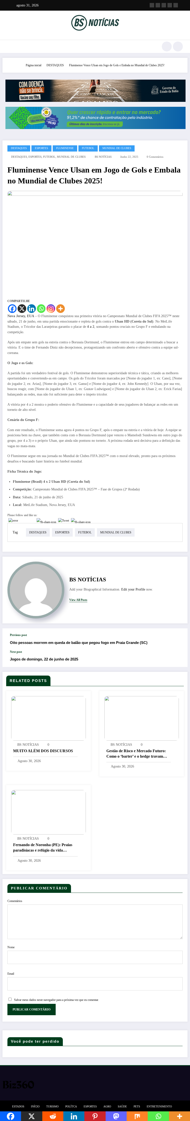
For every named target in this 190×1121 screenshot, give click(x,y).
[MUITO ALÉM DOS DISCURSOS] (48, 718)
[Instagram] (51, 308)
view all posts (78, 600)
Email (10, 973)
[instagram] (169, 5)
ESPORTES (41, 148)
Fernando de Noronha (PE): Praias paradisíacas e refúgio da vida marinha (42, 848)
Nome (11, 947)
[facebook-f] (152, 5)
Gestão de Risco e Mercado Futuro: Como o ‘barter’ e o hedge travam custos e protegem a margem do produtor (136, 754)
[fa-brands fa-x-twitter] (158, 5)
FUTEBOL (88, 148)
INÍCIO (35, 1106)
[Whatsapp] (41, 308)
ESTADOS (18, 1106)
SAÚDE (122, 1106)
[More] (60, 308)
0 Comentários (155, 156)
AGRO (107, 1106)
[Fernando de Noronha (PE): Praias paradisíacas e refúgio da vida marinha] (48, 812)
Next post (16, 652)
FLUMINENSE (65, 148)
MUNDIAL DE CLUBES (116, 148)
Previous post (18, 635)
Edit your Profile (133, 589)
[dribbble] (164, 5)
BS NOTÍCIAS (103, 156)
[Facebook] (12, 308)
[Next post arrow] (178, 658)
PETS (137, 1106)
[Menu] (9, 46)
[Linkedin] (31, 308)
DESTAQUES (19, 148)
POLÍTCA (71, 1106)
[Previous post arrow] (178, 639)
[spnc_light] (178, 46)
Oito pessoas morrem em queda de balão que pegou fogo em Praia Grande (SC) (78, 642)
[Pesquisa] (167, 46)
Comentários (14, 901)
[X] (22, 308)
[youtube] (175, 5)
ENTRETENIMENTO (159, 1106)
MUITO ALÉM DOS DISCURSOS (43, 751)
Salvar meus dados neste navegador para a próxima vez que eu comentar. (56, 1000)
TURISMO (52, 1106)
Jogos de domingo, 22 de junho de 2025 (44, 659)
